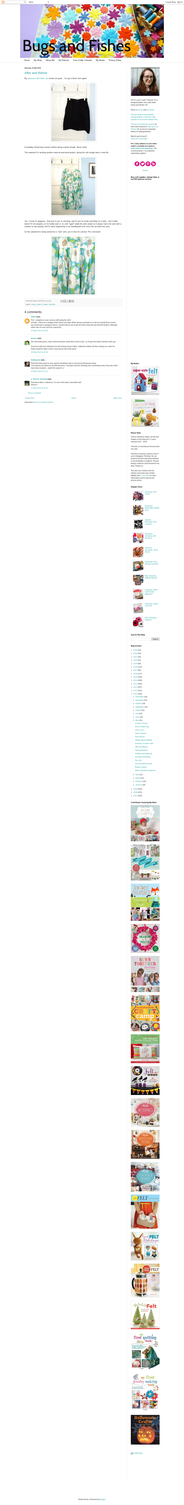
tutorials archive (148, 124)
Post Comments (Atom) (44, 402)
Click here (145, 476)
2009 (135, 789)
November (139, 700)
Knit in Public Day (142, 727)
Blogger (102, 1499)
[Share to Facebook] (70, 301)
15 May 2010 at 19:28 (39, 352)
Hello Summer (140, 733)
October (138, 703)
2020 (135, 660)
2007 (135, 796)
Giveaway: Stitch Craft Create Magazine (151, 592)
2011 (135, 691)
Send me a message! (139, 139)
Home (27, 60)
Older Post (117, 398)
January (138, 785)
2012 (135, 687)
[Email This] (62, 301)
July (137, 714)
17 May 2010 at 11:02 (39, 388)
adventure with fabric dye (38, 78)
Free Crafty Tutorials (82, 60)
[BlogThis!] (64, 301)
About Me (50, 60)
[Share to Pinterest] (72, 301)
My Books (100, 60)
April (137, 775)
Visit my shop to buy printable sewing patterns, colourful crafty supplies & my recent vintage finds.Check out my (144, 119)
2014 (135, 680)
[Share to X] (67, 301)
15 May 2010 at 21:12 (39, 371)
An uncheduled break (143, 764)
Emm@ (34, 338)
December (139, 697)
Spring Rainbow (141, 750)
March (138, 778)
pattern (39, 304)
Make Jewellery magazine (145, 770)
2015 (135, 677)
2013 (135, 684)
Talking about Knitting (143, 740)
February (139, 781)
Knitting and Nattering (143, 754)
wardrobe (52, 304)
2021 (135, 657)
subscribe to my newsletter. (142, 148)
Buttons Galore (141, 767)
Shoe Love (139, 730)
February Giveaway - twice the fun (151, 550)
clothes (33, 304)
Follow (145, 171)
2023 (135, 650)
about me (139, 110)
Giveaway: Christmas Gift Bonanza (150, 536)
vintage (45, 304)
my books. (151, 110)
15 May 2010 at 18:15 (39, 331)
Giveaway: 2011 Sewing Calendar (151, 563)
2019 (135, 664)
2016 (135, 674)
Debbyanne (35, 360)
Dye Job (138, 760)
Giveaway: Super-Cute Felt (152, 605)
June (137, 717)
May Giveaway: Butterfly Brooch (151, 577)
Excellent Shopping (142, 757)
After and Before (35, 73)
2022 (135, 653)
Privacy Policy (115, 60)
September (139, 707)
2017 (135, 670)
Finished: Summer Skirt (144, 743)
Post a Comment (34, 393)
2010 (135, 694)
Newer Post (29, 398)
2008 (135, 792)
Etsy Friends (140, 737)
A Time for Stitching (39, 379)
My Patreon (64, 60)
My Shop (38, 60)
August (138, 710)
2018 (135, 667)
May (137, 720)
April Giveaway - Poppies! (151, 619)
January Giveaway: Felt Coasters (150, 522)
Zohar (33, 317)
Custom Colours (141, 723)
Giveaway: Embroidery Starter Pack (152, 508)
